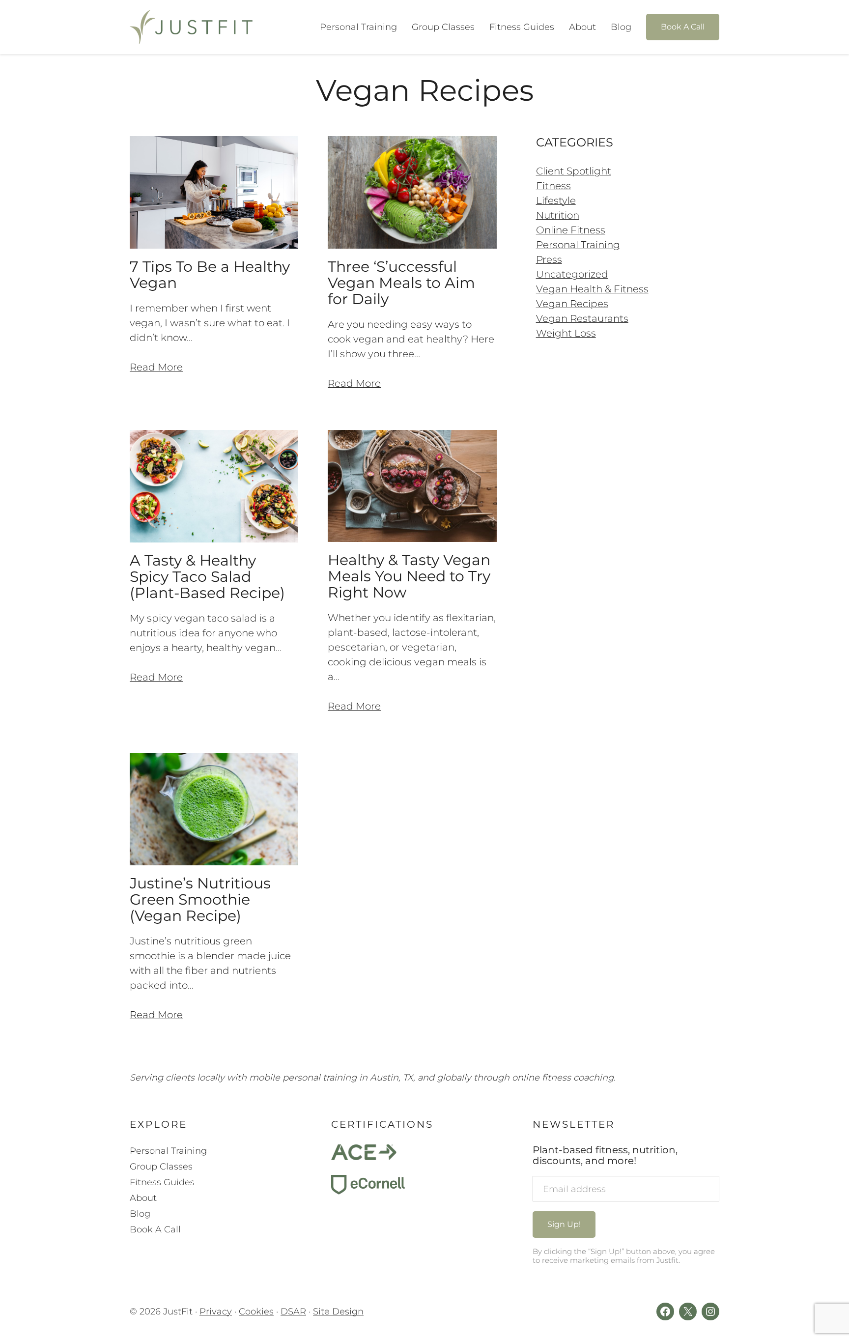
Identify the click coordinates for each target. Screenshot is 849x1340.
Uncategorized (572, 274)
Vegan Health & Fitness (592, 289)
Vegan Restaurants (582, 318)
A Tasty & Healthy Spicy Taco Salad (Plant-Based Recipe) (207, 576)
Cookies (256, 1311)
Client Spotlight (573, 171)
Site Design (338, 1311)
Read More (156, 367)
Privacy (215, 1311)
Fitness (553, 186)
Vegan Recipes (572, 304)
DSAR (293, 1311)
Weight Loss (566, 333)
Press (549, 259)
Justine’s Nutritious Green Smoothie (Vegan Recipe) (200, 899)
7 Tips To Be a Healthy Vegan (210, 274)
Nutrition (557, 215)
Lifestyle (556, 200)
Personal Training (578, 245)
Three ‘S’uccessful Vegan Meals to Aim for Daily (401, 282)
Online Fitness (570, 230)
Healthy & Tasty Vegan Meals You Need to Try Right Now (409, 576)
